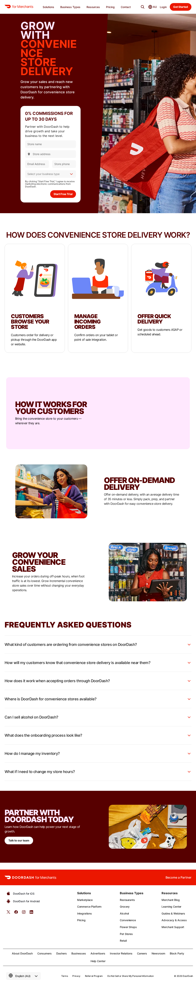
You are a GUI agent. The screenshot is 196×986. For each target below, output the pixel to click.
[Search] (142, 7)
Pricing (81, 920)
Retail (123, 940)
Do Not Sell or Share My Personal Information (130, 976)
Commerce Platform (89, 906)
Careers (142, 953)
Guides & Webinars (173, 913)
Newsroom (158, 953)
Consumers (44, 953)
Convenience (128, 920)
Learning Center (171, 906)
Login (163, 7)
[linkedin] (31, 913)
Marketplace (85, 899)
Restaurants (127, 899)
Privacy (76, 976)
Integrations (84, 913)
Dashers (61, 953)
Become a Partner (178, 877)
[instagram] (23, 913)
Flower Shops (128, 927)
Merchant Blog (171, 899)
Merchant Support (173, 927)
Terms (64, 976)
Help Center (98, 961)
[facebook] (16, 913)
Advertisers (98, 953)
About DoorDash (22, 953)
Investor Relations (121, 953)
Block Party (177, 953)
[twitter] (8, 913)
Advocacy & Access (174, 920)
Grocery (125, 906)
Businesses (78, 953)
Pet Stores (126, 934)
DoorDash (188, 976)
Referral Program (94, 976)
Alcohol (124, 913)
